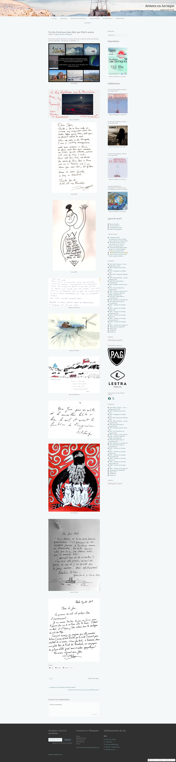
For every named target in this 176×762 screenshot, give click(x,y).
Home (111, 332)
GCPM (112, 330)
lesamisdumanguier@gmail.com (89, 747)
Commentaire (94, 714)
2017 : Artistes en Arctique (117, 299)
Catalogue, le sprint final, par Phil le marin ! (63, 687)
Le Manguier (107, 18)
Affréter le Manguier (116, 229)
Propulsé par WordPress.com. (55, 754)
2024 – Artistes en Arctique (118, 325)
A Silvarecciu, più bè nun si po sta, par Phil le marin (83, 690)
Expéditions (120, 18)
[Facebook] (109, 398)
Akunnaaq (63, 18)
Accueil (54, 18)
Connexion (109, 742)
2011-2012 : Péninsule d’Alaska (119, 274)
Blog (96, 678)
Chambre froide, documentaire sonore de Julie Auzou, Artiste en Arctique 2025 (118, 239)
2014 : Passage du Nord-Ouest (118, 284)
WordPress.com (110, 749)
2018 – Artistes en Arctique (118, 305)
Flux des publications (112, 744)
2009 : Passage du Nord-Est (118, 267)
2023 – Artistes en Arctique (118, 321)
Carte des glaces (114, 226)
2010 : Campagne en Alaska (118, 271)
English (87, 23)
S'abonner (67, 739)
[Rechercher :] (118, 35)
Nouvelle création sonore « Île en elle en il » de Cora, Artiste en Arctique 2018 (117, 244)
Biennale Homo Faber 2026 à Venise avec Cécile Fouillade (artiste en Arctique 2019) (118, 249)
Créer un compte (111, 739)
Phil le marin (94, 18)
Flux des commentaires (113, 747)
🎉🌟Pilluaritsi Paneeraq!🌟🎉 (119, 252)
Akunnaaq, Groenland (116, 327)
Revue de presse (114, 224)
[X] (113, 398)
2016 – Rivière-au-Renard (117, 291)
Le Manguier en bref (116, 227)
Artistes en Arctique (159, 6)
